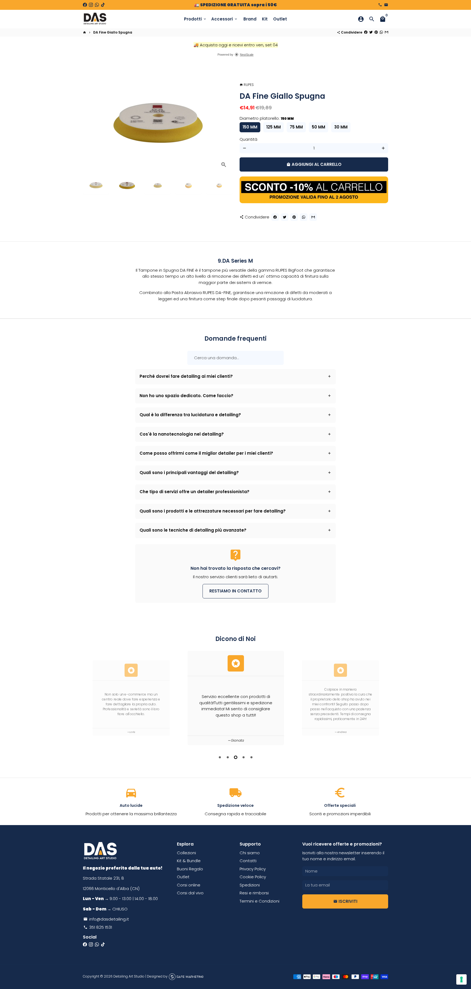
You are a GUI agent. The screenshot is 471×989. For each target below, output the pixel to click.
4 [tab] (243, 757)
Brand (249, 19)
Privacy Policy (253, 869)
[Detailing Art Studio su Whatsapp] (97, 5)
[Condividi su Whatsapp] (381, 32)
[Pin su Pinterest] (376, 32)
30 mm (341, 127)
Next (224, 123)
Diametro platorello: (267, 118)
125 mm (273, 127)
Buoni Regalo (190, 869)
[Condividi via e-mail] (386, 32)
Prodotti (195, 19)
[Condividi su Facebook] (365, 32)
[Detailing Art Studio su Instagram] (91, 5)
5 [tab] (251, 757)
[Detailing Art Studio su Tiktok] (103, 5)
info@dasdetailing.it (106, 919)
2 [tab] (228, 757)
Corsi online (188, 885)
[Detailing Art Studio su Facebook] (85, 5)
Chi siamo (250, 853)
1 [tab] (220, 757)
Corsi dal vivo (190, 893)
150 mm (250, 127)
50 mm (318, 127)
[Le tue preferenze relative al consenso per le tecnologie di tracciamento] (461, 979)
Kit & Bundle (189, 861)
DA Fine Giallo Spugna (112, 32)
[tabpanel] (236, 698)
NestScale (246, 54)
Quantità (248, 139)
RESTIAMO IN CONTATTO (235, 591)
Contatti (248, 861)
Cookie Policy (253, 877)
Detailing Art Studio (128, 976)
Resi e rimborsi (254, 893)
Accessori (224, 19)
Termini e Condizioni (259, 901)
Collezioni (186, 853)
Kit (265, 19)
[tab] (235, 376)
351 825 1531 (97, 927)
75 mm (296, 127)
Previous (90, 123)
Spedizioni (250, 885)
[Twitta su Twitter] (371, 32)
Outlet (280, 19)
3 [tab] (236, 757)
